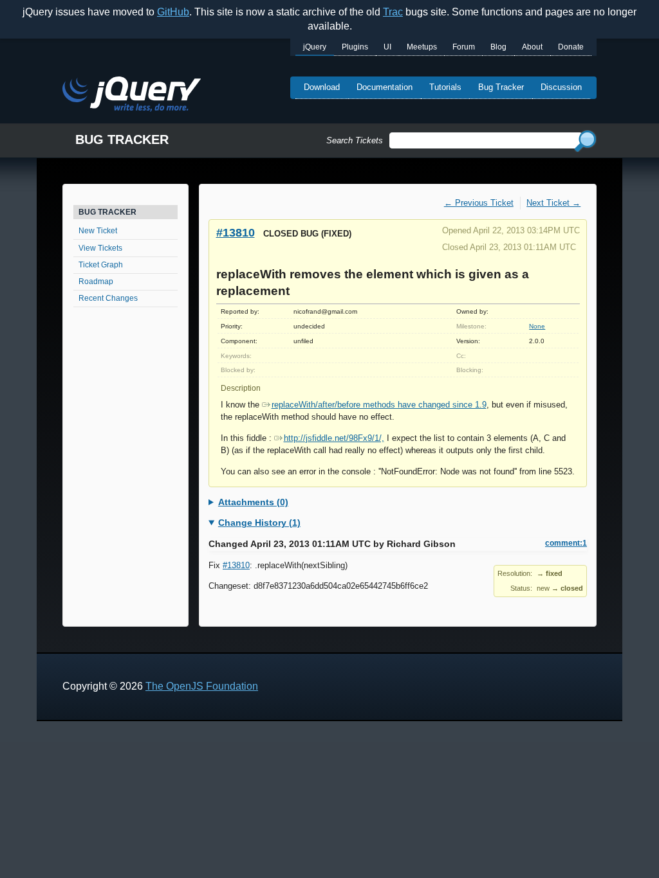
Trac (393, 11)
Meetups (422, 46)
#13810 (235, 232)
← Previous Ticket (479, 203)
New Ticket (98, 230)
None (537, 326)
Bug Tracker (501, 87)
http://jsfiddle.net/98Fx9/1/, (334, 438)
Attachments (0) (253, 502)
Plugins (355, 46)
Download (322, 87)
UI (387, 46)
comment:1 (566, 543)
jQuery (314, 46)
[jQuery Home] (131, 96)
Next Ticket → (553, 203)
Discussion (561, 87)
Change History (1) (259, 522)
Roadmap (96, 281)
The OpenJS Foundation (201, 686)
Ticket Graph (101, 264)
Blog (498, 46)
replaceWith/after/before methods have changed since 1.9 (379, 404)
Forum (463, 46)
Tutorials (445, 87)
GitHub (173, 11)
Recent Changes (108, 298)
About (532, 46)
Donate (571, 46)
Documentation (385, 87)
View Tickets (100, 248)
